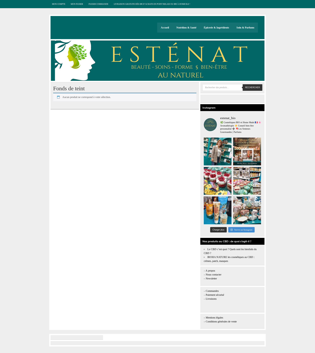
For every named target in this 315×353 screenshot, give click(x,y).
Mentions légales (214, 317)
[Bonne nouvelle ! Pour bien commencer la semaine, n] (218, 210)
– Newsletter (210, 278)
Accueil (165, 27)
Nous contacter (213, 274)
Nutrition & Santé (186, 27)
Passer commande (98, 4)
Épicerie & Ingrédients (216, 27)
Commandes (212, 291)
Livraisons (211, 298)
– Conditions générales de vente (220, 321)
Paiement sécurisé (215, 294)
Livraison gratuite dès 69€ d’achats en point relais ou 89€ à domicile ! (152, 4)
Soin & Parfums (245, 27)
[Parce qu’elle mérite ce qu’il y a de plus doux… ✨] (247, 151)
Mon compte (58, 4)
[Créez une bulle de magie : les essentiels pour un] (247, 210)
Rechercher (252, 87)
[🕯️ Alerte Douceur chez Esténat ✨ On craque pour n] (218, 181)
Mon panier (77, 4)
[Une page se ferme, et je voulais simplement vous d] (218, 151)
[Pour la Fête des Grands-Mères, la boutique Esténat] (247, 181)
